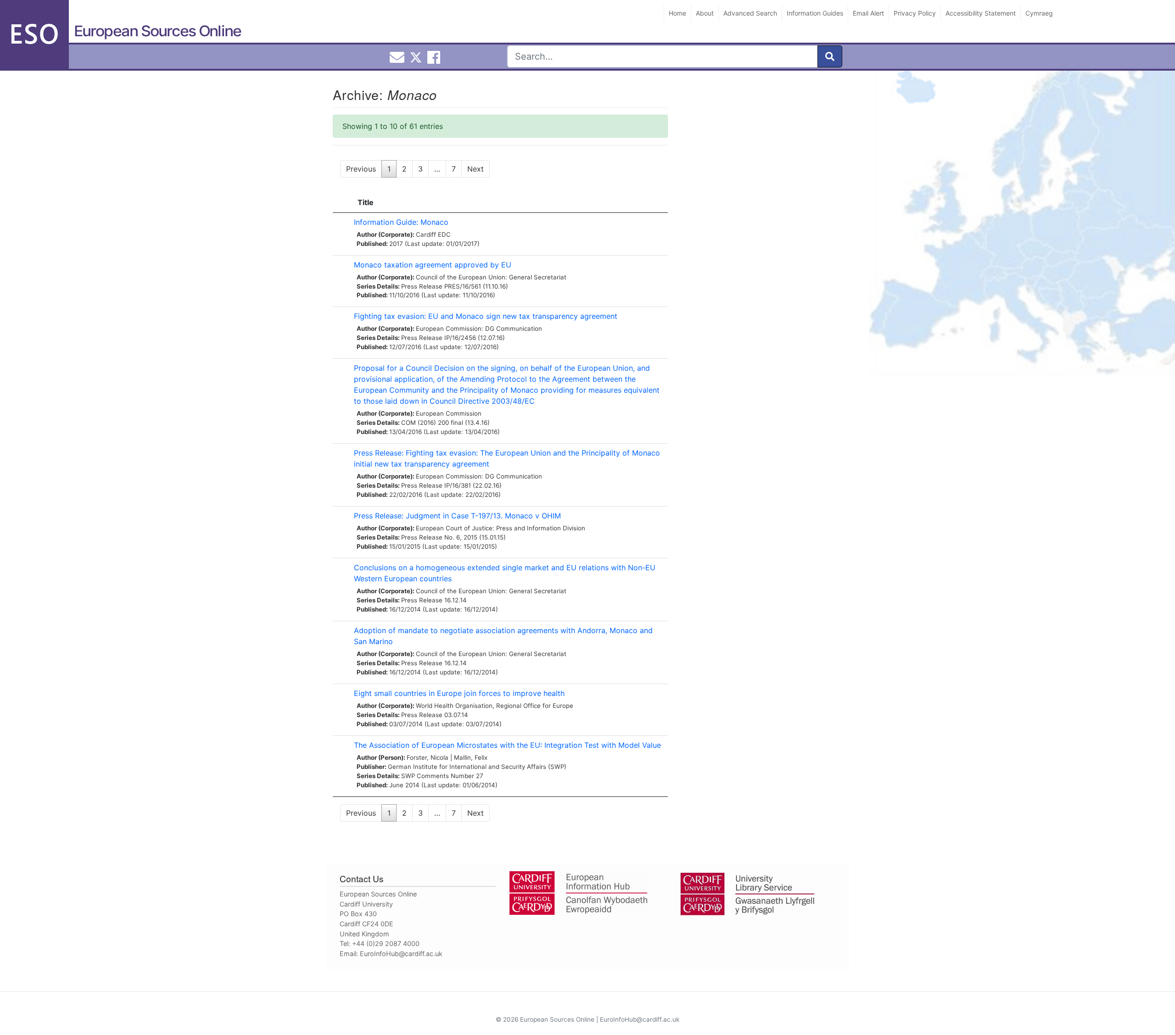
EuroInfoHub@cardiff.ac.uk (401, 953)
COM (408, 422)
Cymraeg (1039, 13)
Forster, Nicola (427, 757)
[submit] (829, 56)
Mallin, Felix (470, 757)
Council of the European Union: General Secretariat (491, 277)
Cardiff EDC (433, 234)
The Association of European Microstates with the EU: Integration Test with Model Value (507, 745)
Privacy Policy (915, 13)
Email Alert (868, 13)
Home (677, 13)
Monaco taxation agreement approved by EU (432, 264)
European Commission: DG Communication (479, 328)
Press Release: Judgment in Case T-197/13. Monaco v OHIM (457, 515)
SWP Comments (425, 775)
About (705, 13)
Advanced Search (750, 13)
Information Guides (815, 13)
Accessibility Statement (981, 13)
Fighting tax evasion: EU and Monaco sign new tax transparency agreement (485, 316)
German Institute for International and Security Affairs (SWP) (477, 766)
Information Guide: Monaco (401, 222)
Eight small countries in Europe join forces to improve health (459, 693)
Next (475, 168)
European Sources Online (157, 31)
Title (366, 202)
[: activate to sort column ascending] (341, 202)
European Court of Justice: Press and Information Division (500, 528)
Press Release (421, 286)
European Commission (448, 413)
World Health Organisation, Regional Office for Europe (494, 705)
